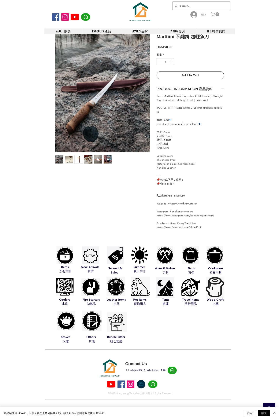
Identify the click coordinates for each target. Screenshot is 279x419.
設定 (250, 413)
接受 (264, 413)
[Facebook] (55, 17)
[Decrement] (159, 61)
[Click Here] (85, 17)
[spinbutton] (165, 61)
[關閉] (274, 413)
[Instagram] (65, 17)
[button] (215, 14)
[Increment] (171, 61)
